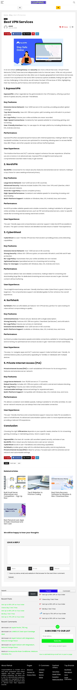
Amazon (41, 670)
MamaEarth (68, 672)
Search (3, 591)
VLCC (66, 675)
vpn (19, 463)
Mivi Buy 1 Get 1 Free (8, 614)
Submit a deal (58, 7)
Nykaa (41, 677)
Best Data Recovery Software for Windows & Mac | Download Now (61, 494)
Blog (10, 15)
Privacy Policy (31, 675)
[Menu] (2, 2)
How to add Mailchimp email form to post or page (55, 654)
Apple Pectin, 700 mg (19, 627)
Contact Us (30, 672)
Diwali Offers (56, 674)
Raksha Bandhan (57, 680)
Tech (5, 19)
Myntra (41, 675)
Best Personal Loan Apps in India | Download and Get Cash (14, 522)
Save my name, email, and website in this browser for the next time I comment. (37, 573)
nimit (11, 26)
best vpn (13, 463)
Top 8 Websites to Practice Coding (35, 493)
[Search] (74, 2)
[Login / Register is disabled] (19, 7)
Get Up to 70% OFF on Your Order (12, 617)
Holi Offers (55, 672)
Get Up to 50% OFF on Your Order (53, 618)
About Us (30, 670)
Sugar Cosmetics (68, 678)
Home (6, 15)
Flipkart (41, 672)
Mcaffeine (67, 670)
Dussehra (55, 677)
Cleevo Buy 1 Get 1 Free (9, 608)
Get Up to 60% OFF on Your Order (12, 605)
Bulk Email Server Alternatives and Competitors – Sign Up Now (13, 495)
